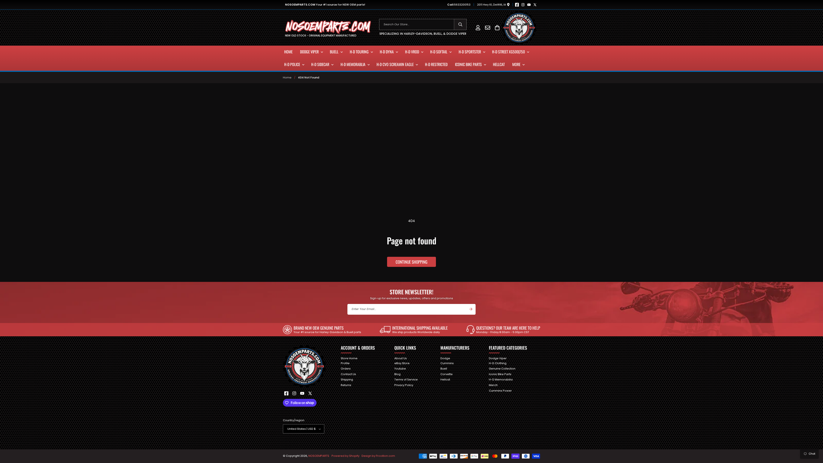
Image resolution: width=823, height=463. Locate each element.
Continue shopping (411, 262)
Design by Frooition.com (378, 456)
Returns (346, 385)
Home (287, 77)
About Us (400, 358)
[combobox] (423, 24)
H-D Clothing (497, 363)
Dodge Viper (498, 358)
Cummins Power (500, 391)
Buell (443, 369)
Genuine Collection (502, 369)
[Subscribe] (471, 309)
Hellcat (445, 379)
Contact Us (348, 374)
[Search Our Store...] (460, 24)
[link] (322, 329)
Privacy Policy (403, 385)
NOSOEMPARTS (318, 456)
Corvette (446, 374)
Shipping (347, 379)
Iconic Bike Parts (500, 374)
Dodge (445, 358)
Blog (397, 374)
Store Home (349, 358)
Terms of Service (406, 379)
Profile (345, 363)
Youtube (400, 369)
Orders (346, 369)
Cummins (447, 363)
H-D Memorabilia (501, 379)
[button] (497, 27)
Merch (493, 385)
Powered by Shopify (345, 456)
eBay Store (402, 363)
